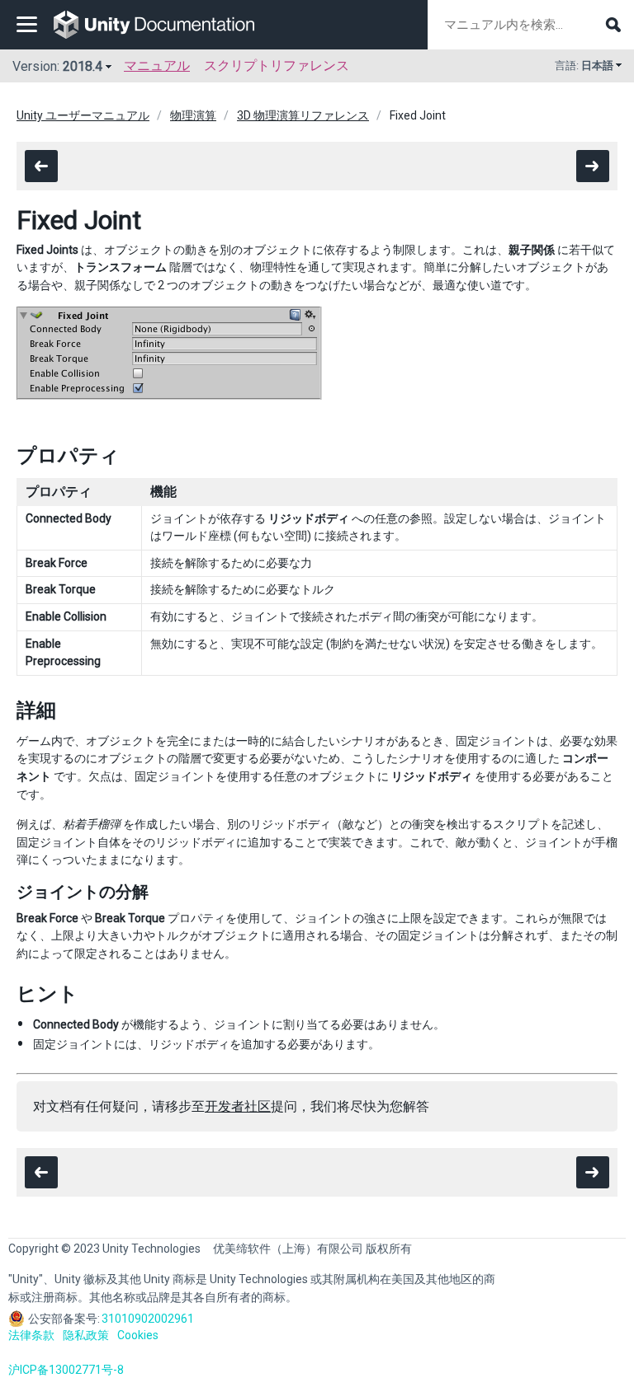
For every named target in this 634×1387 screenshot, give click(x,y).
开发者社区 (238, 1106)
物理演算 (193, 115)
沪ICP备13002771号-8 (66, 1369)
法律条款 (31, 1335)
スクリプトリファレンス (276, 66)
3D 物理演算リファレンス (303, 115)
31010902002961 (148, 1318)
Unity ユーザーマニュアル (83, 115)
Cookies (137, 1335)
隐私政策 (86, 1335)
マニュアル (157, 66)
